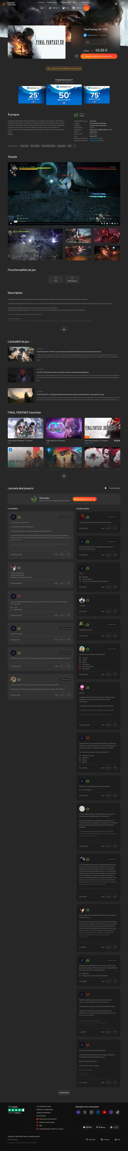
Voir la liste (93, 121)
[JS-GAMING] (82, 809)
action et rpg (24, 146)
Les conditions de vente (44, 1106)
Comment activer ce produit (98, 125)
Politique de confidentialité (45, 1109)
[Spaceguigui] (82, 568)
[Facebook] (98, 1112)
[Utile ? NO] (68, 554)
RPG (95, 136)
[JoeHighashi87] (82, 1045)
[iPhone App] (88, 1127)
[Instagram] (91, 1112)
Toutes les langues (114, 488)
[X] (84, 1112)
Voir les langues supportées (98, 123)
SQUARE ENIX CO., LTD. (105, 129)
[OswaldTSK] (82, 600)
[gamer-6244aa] (82, 994)
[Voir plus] (41, 535)
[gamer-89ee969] (82, 738)
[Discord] (78, 1112)
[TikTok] (117, 1112)
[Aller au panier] (116, 3)
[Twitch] (111, 1112)
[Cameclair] (82, 541)
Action (92, 136)
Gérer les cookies (13, 1139)
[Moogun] (82, 687)
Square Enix (93, 129)
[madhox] (13, 517)
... (74, 146)
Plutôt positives (94, 138)
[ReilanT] (13, 679)
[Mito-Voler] (13, 567)
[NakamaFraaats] (82, 649)
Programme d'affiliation (44, 1112)
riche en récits (35, 146)
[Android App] (101, 1127)
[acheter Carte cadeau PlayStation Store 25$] (33, 95)
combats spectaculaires (48, 146)
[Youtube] (104, 1112)
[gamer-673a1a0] (82, 781)
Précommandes (52, 2)
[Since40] (82, 910)
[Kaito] (82, 517)
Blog (75, 2)
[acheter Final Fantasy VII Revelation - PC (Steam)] (25, 428)
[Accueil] (9, 4)
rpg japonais (61, 146)
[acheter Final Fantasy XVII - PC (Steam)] (64, 428)
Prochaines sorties (65, 2)
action (69, 146)
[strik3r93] (82, 859)
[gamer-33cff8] (13, 628)
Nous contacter (41, 1116)
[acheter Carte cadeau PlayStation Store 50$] (64, 94)
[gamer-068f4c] (82, 960)
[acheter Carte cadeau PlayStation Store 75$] (94, 95)
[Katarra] (82, 624)
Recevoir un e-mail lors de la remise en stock (99, 56)
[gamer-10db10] (13, 653)
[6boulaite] (13, 596)
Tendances (41, 2)
